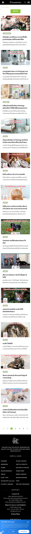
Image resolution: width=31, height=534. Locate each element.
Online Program (22, 484)
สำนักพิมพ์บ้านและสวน (8, 481)
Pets (5, 67)
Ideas (3, 474)
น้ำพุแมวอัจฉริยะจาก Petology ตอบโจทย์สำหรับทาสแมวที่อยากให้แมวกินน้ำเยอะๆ (15, 141)
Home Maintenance (6, 469)
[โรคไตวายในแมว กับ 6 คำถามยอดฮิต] (15, 160)
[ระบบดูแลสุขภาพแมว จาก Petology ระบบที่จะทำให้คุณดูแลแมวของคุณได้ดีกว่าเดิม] (15, 57)
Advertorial (7, 33)
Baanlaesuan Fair (21, 479)
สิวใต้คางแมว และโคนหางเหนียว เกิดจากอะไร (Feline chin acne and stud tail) (15, 207)
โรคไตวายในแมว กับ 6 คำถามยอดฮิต (14, 174)
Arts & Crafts (21, 464)
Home (2, 7)
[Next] (27, 428)
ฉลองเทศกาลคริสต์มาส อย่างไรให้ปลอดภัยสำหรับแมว (13, 310)
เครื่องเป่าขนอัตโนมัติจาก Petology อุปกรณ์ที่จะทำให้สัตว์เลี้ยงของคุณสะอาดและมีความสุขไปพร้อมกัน (15, 107)
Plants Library (7, 484)
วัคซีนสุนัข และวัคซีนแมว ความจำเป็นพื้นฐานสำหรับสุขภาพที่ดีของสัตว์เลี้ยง (15, 38)
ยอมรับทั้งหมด (24, 531)
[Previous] (3, 428)
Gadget (6, 102)
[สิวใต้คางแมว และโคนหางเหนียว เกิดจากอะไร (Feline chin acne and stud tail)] (15, 192)
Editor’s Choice (22, 468)
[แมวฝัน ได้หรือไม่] (15, 329)
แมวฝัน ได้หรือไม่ (8, 343)
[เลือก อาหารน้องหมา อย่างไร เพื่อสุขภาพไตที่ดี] (15, 261)
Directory (20, 471)
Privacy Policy (15, 514)
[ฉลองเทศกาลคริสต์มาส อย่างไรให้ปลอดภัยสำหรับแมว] (15, 295)
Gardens (4, 464)
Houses (4, 461)
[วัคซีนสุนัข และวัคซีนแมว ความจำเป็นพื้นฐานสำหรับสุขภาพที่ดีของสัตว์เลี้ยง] (15, 23)
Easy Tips (4, 477)
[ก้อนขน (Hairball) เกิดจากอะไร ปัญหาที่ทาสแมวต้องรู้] (15, 361)
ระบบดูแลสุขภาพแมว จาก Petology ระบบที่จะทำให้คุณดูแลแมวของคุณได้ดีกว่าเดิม (15, 72)
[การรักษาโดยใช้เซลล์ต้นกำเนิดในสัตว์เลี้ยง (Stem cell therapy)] (15, 395)
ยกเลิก (13, 531)
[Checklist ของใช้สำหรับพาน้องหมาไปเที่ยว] (15, 226)
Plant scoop (21, 461)
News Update (21, 474)
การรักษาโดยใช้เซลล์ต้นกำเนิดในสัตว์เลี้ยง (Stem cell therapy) (15, 411)
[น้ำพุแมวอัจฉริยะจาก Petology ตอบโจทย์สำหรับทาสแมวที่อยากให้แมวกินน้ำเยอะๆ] (15, 126)
